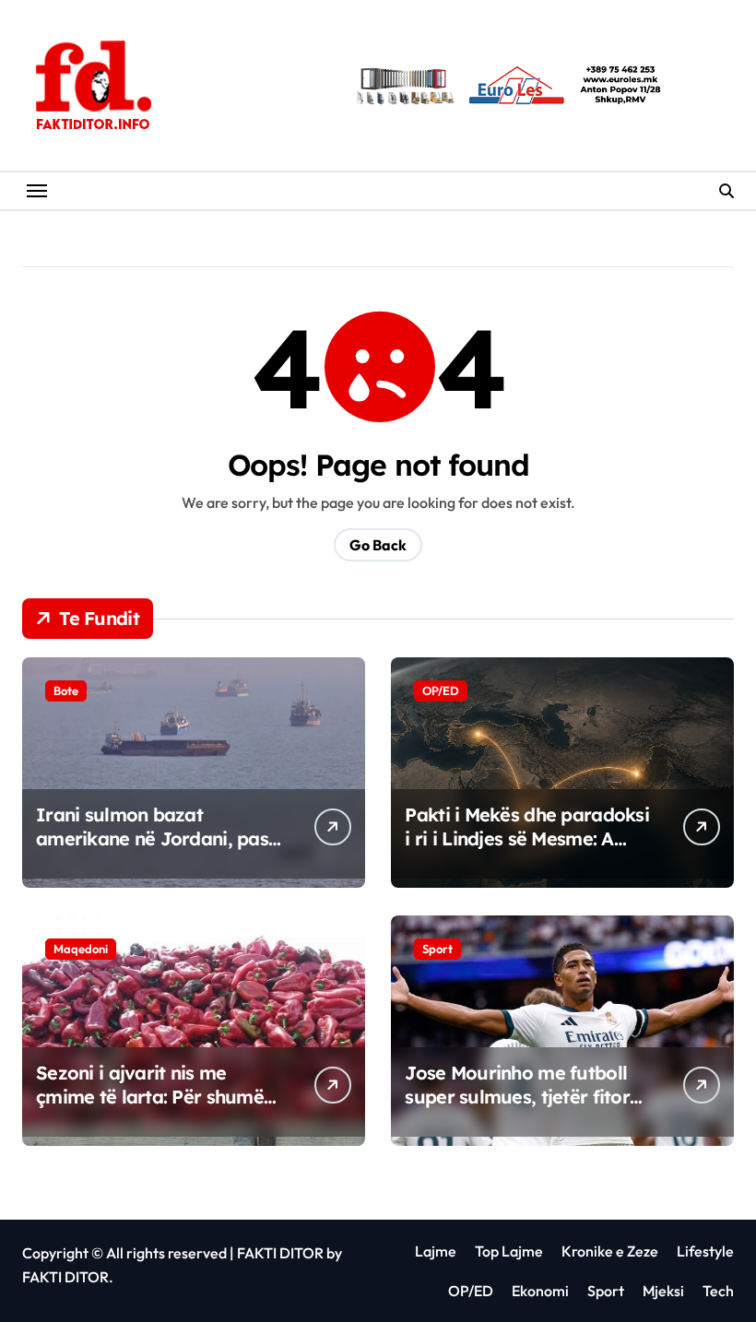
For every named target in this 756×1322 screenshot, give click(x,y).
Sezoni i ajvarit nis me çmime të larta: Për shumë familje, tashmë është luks (150, 1096)
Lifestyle (705, 1251)
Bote (65, 690)
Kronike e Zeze (609, 1251)
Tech (718, 1290)
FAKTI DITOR (280, 1253)
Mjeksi (663, 1290)
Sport (437, 948)
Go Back (378, 545)
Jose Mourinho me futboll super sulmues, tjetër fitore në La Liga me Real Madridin (522, 1108)
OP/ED (440, 690)
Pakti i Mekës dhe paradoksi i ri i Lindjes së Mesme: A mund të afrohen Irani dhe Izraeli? (527, 850)
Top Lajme (509, 1251)
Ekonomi (540, 1290)
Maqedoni (80, 948)
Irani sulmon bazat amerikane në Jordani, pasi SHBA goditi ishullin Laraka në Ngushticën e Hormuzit (154, 850)
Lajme (435, 1251)
